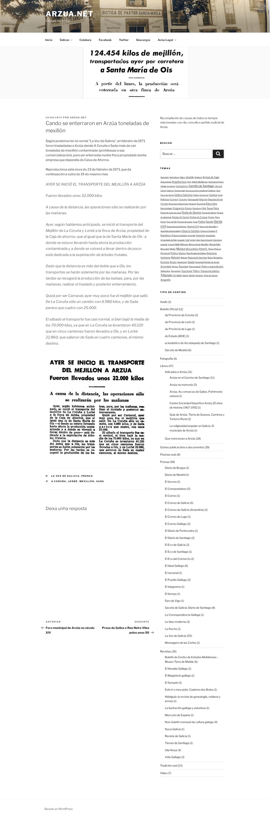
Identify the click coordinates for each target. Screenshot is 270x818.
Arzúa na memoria (181, 384)
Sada (100, 481)
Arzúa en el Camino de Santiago (190, 377)
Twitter (124, 40)
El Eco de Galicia (175, 544)
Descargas (143, 40)
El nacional (171, 572)
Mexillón (86, 481)
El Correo (171, 495)
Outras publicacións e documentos (182, 447)
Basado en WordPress (58, 808)
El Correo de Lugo (176, 516)
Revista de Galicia (176, 736)
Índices (64, 40)
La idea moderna (175, 621)
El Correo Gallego (176, 523)
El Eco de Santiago (176, 551)
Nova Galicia (173, 729)
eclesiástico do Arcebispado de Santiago (190, 343)
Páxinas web (168, 454)
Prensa (87, 476)
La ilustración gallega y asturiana (185, 708)
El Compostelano (175, 488)
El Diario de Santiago (178, 537)
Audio (163, 301)
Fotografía (166, 358)
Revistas (165, 651)
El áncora (171, 481)
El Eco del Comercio (177, 558)
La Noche (171, 628)
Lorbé (73, 481)
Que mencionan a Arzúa (180, 438)
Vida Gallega (173, 757)
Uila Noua (171, 750)
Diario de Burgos (175, 467)
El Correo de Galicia (177, 502)
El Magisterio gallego (178, 675)
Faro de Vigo (172, 600)
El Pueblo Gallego (176, 579)
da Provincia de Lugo (178, 329)
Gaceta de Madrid (176, 350)
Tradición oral (168, 765)
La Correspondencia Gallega (182, 614)
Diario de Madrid (175, 474)
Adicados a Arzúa (176, 371)
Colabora (85, 40)
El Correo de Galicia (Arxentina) (184, 509)
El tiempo (171, 593)
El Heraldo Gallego (176, 668)
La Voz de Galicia (65, 476)
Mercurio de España (177, 715)
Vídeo (163, 773)
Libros (164, 366)
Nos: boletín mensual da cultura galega (189, 722)
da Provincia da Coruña (179, 315)
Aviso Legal (165, 40)
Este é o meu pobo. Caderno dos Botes (189, 689)
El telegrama (173, 586)
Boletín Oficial (169, 309)
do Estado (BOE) (175, 336)
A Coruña (58, 481)
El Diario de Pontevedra (179, 530)
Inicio (48, 40)
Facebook (105, 40)
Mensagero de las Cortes (180, 642)
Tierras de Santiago (177, 743)
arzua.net (70, 13)
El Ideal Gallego (174, 565)
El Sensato (171, 682)
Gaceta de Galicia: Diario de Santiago (188, 607)
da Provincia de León (178, 322)
